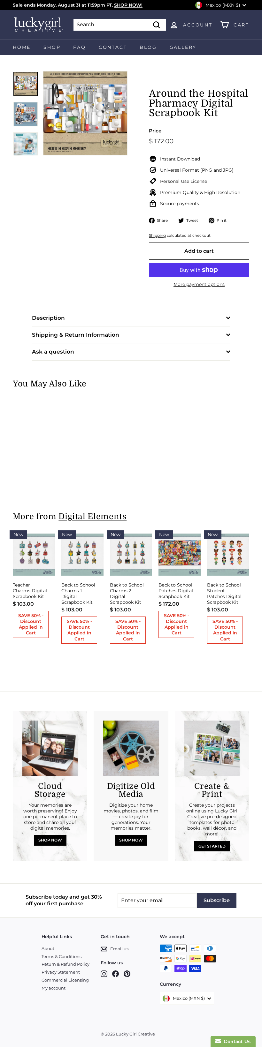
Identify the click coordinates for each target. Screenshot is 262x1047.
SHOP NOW (50, 840)
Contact (113, 47)
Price (155, 131)
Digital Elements (92, 516)
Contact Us (236, 1041)
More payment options (199, 284)
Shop (51, 47)
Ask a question (53, 351)
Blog (148, 47)
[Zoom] (85, 113)
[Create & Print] (212, 748)
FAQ (79, 47)
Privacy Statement (61, 972)
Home (22, 47)
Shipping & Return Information (75, 335)
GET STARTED (212, 846)
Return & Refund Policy (65, 964)
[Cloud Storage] (50, 748)
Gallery (183, 47)
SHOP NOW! (128, 5)
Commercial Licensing (65, 980)
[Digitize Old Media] (130, 748)
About (48, 948)
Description (48, 318)
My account (54, 988)
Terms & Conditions (61, 956)
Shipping (157, 235)
